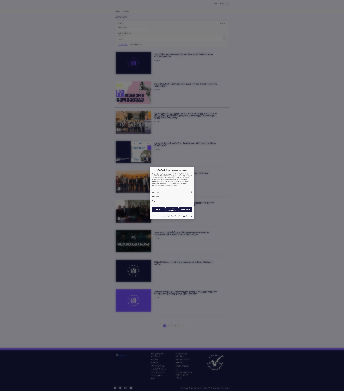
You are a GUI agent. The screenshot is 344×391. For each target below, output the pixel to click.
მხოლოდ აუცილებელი (172, 209)
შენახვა (158, 209)
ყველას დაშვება (185, 209)
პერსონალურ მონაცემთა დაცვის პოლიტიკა (179, 216)
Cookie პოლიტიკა (161, 216)
